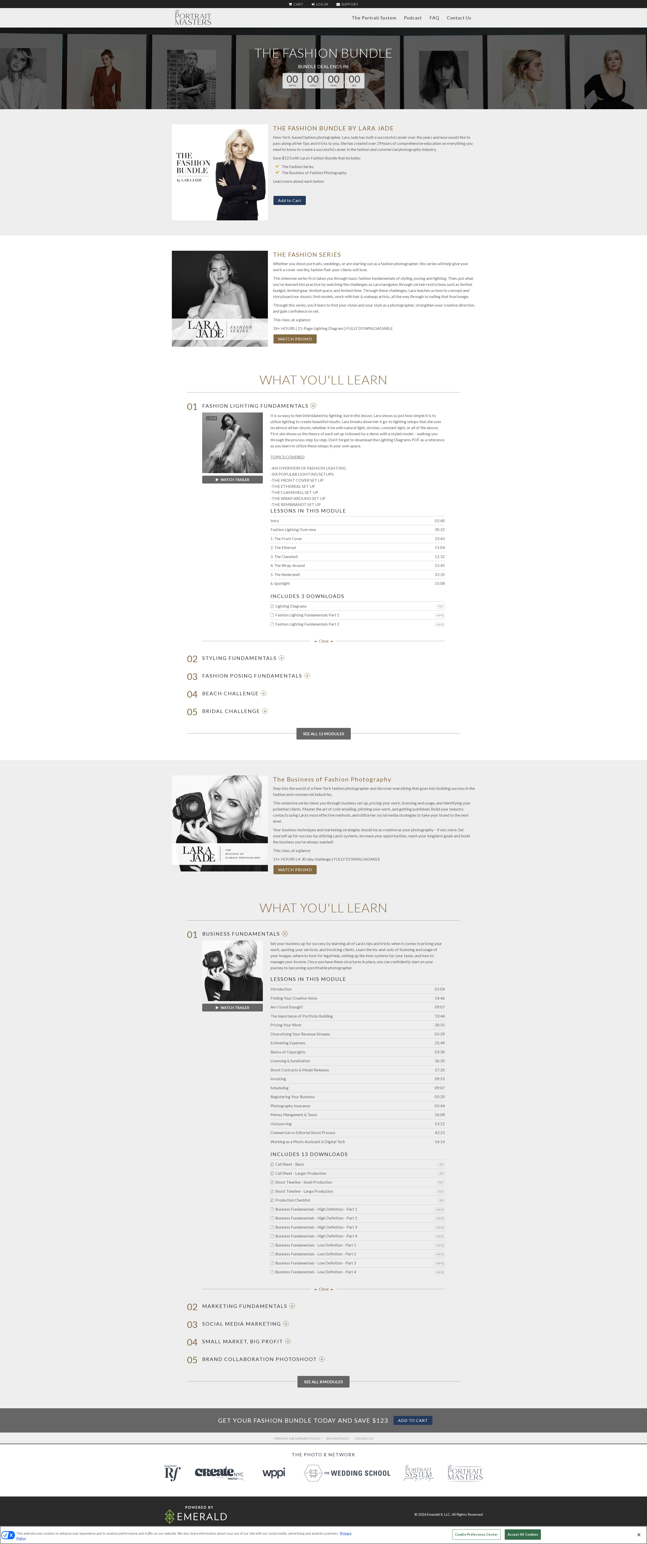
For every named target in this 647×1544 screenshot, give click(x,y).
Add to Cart (289, 200)
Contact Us (459, 17)
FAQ (434, 17)
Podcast (413, 17)
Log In (321, 4)
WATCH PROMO (295, 338)
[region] (323, 1535)
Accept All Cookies (522, 1534)
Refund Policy (337, 1438)
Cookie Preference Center (476, 1534)
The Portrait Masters (192, 17)
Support (349, 4)
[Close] (638, 1534)
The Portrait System (374, 17)
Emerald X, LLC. (439, 1514)
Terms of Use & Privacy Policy (297, 1438)
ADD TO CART (413, 1420)
